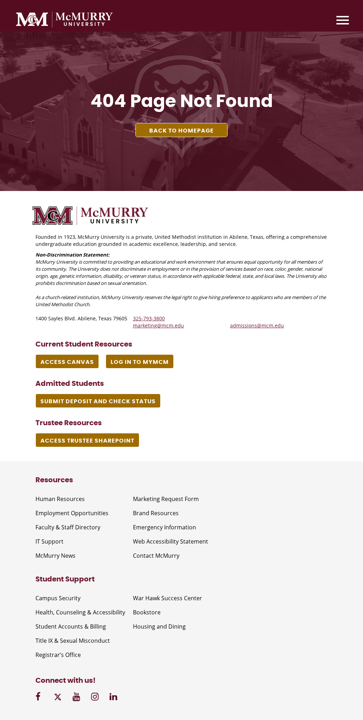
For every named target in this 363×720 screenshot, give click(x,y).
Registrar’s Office (58, 655)
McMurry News (55, 555)
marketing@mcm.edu (158, 325)
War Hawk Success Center (167, 598)
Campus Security (57, 598)
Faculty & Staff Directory (67, 527)
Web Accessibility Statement (170, 541)
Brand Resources (156, 513)
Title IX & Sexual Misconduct (72, 641)
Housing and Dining (159, 626)
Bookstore (147, 612)
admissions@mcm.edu (257, 325)
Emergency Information (164, 527)
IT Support (49, 541)
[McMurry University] (64, 20)
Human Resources (60, 499)
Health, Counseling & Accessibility (80, 612)
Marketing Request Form (166, 499)
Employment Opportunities (71, 513)
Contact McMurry (156, 555)
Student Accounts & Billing (70, 626)
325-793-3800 (149, 318)
